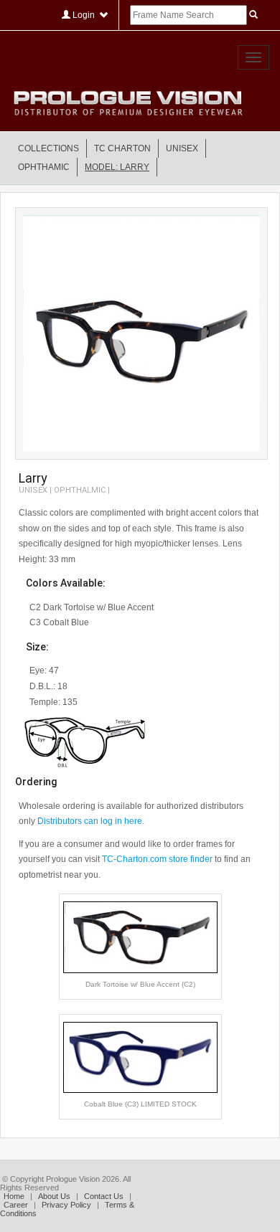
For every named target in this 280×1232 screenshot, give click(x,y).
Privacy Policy (66, 1204)
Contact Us (103, 1196)
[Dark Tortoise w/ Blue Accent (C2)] (140, 937)
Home (14, 1196)
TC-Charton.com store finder (157, 859)
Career (16, 1204)
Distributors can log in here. (90, 821)
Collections (48, 148)
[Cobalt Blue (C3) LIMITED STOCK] (140, 1056)
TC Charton (122, 148)
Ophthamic (44, 167)
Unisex (182, 148)
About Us (54, 1196)
